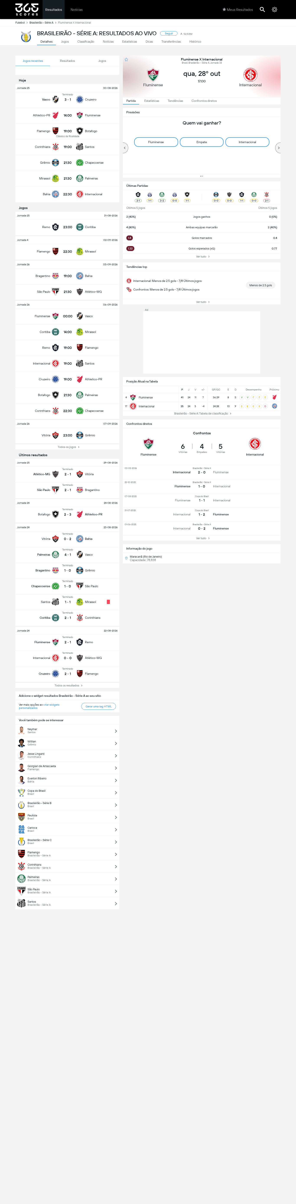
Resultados (53, 10)
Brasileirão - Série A (41, 22)
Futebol (20, 22)
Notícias (77, 10)
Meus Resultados (240, 10)
